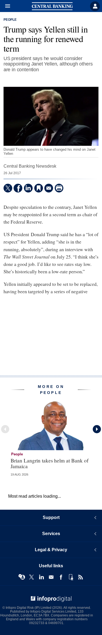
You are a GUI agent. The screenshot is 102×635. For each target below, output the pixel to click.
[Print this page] (59, 188)
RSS (80, 577)
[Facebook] (18, 188)
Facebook (61, 577)
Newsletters (51, 577)
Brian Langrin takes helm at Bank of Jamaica (49, 463)
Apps (70, 577)
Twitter (31, 577)
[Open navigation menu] (5, 6)
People (10, 20)
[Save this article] (38, 188)
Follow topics (21, 577)
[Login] (95, 6)
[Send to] (48, 188)
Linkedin (41, 577)
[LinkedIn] (28, 188)
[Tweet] (8, 188)
